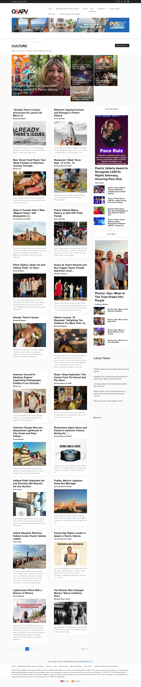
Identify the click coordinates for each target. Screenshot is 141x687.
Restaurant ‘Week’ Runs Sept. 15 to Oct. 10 (67, 161)
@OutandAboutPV (83, 661)
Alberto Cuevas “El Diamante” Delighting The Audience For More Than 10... (70, 320)
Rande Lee (17, 169)
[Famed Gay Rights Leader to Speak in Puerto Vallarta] (70, 554)
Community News (23, 42)
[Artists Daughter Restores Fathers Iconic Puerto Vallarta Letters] (29, 557)
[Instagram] (119, 1)
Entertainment (63, 666)
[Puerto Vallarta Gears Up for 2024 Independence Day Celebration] (82, 79)
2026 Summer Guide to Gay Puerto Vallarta (31, 666)
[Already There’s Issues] (29, 335)
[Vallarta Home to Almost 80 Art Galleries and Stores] (82, 94)
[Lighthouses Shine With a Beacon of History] (29, 611)
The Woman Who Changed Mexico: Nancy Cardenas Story (69, 593)
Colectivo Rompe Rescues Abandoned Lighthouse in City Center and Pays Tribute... (28, 432)
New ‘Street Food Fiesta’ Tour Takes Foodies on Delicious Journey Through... (29, 162)
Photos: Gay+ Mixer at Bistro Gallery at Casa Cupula (116, 332)
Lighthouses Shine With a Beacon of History (27, 591)
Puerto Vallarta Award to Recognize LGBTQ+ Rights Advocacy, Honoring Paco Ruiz (111, 173)
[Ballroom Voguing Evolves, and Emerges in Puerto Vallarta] (70, 133)
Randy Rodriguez (19, 118)
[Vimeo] (125, 1)
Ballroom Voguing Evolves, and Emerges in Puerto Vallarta (69, 112)
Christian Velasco (60, 274)
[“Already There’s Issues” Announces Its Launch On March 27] (29, 133)
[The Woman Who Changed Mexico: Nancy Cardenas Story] (70, 613)
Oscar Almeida (59, 118)
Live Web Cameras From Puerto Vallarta (106, 666)
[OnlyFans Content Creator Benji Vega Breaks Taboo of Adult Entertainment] (82, 63)
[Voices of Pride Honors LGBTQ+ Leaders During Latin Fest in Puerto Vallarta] (99, 200)
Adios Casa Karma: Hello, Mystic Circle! (108, 401)
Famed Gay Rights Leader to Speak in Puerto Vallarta (70, 534)
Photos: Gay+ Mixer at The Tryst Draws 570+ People (110, 296)
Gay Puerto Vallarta (76, 666)
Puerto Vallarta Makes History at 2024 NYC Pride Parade (68, 212)
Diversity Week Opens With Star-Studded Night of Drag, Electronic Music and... (118, 212)
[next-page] (41, 649)
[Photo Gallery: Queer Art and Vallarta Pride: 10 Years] (29, 286)
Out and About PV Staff (21, 93)
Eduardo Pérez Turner (62, 599)
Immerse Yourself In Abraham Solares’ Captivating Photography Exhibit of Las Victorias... (27, 379)
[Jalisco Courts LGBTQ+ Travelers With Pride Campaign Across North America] (99, 189)
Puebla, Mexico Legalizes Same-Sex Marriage (68, 482)
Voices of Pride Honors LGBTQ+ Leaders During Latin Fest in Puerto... (117, 200)
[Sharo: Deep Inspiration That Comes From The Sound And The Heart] (70, 398)
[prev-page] (13, 649)
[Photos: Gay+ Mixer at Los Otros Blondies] (99, 342)
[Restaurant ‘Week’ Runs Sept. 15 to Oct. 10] (70, 181)
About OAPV (88, 666)
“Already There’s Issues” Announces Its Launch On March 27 (27, 112)
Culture (32, 42)
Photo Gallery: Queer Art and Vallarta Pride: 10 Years (29, 266)
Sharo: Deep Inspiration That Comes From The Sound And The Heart (70, 377)
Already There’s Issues (26, 317)
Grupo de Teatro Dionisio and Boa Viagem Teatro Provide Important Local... (70, 267)
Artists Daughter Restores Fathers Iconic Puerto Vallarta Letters (29, 535)
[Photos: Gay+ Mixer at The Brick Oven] (99, 321)
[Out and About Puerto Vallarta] (20, 11)
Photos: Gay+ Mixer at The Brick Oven (118, 320)
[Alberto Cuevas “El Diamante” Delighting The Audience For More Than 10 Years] (70, 341)
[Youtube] (128, 1)
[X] (122, 1)
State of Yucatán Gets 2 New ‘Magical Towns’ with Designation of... (29, 212)
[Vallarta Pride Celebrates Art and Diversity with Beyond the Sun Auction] (29, 504)
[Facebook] (116, 1)
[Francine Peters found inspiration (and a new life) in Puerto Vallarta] (41, 80)
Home (13, 42)
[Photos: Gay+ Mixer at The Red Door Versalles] (99, 311)
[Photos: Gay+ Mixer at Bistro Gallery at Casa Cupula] (99, 331)
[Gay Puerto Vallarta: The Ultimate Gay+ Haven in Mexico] (105, 79)
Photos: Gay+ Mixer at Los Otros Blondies (118, 341)
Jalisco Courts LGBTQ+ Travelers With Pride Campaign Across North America (117, 191)
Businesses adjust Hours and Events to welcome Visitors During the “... (70, 430)
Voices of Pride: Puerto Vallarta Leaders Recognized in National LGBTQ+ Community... (116, 222)
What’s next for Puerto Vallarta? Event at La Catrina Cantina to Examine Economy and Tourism (109, 393)
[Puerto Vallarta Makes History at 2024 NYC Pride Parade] (70, 234)
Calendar (49, 666)
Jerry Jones (17, 489)
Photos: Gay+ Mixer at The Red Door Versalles (118, 310)
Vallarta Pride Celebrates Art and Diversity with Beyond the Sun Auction (29, 483)
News (55, 666)
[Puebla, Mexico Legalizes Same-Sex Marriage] (70, 501)
